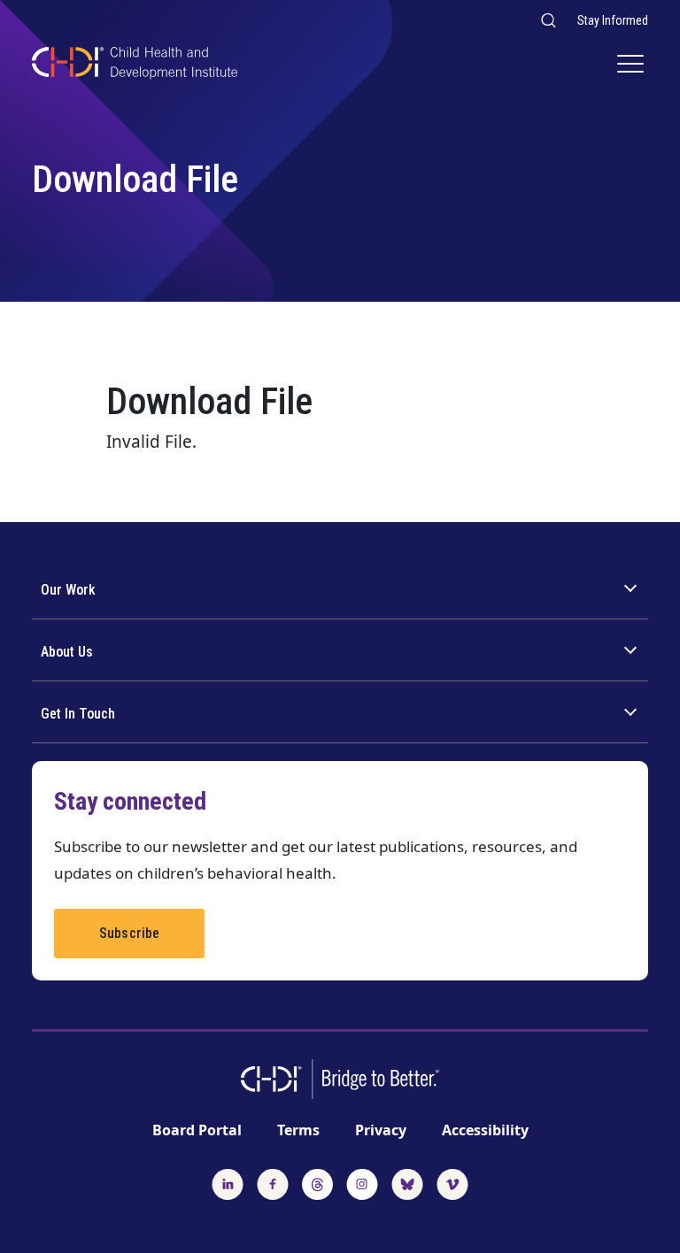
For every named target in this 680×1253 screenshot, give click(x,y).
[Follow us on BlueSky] (407, 1182)
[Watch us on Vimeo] (452, 1182)
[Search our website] (547, 19)
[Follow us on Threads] (317, 1182)
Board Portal (197, 1130)
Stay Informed (612, 20)
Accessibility (485, 1130)
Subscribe (129, 933)
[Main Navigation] (632, 65)
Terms (298, 1130)
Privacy (380, 1130)
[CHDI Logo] (134, 65)
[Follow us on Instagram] (362, 1182)
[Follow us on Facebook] (273, 1182)
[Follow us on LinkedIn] (227, 1182)
